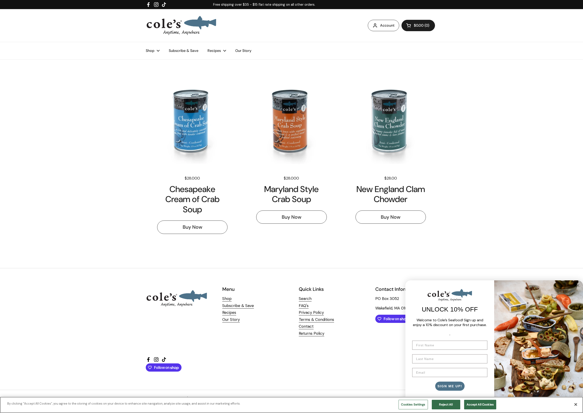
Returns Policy (311, 333)
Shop (227, 298)
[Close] (576, 404)
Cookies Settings (413, 404)
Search (305, 298)
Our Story (231, 319)
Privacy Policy (311, 312)
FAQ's (304, 305)
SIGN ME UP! (449, 386)
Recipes (229, 312)
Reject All (446, 404)
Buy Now (192, 227)
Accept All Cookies (480, 404)
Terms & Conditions (316, 319)
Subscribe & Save (238, 305)
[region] (291, 405)
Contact (306, 326)
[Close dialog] (578, 285)
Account (387, 25)
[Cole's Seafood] (181, 25)
